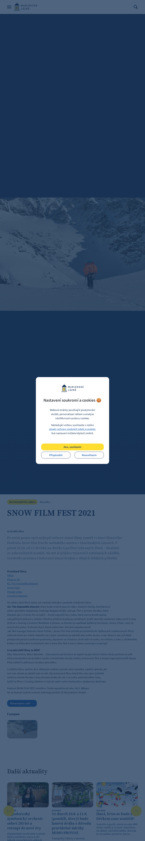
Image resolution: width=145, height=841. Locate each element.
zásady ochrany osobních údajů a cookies (72, 429)
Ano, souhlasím (72, 447)
